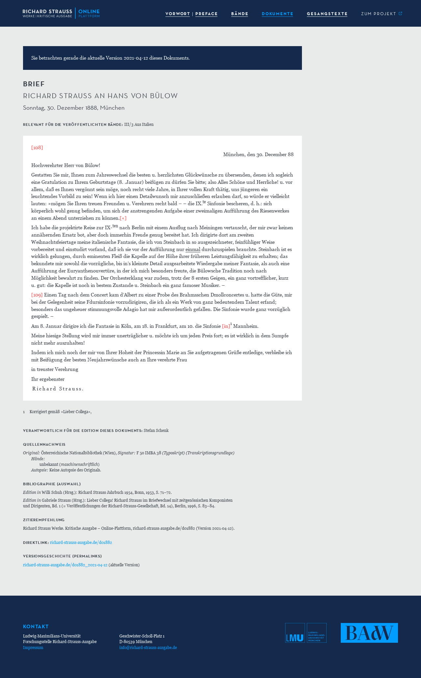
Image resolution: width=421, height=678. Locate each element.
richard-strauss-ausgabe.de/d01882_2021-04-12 (65, 564)
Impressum (33, 647)
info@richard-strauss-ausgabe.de (148, 647)
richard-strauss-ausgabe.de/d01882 (81, 542)
